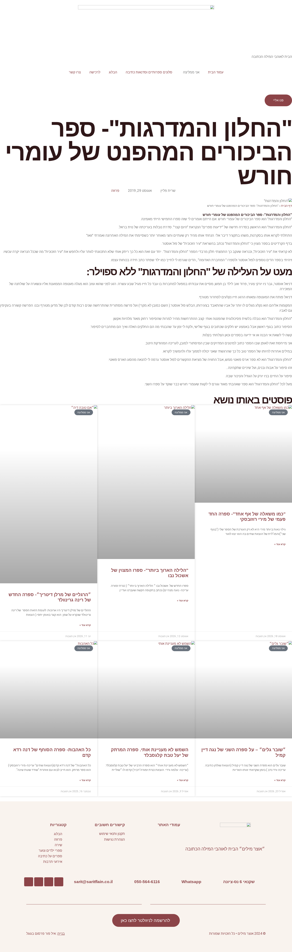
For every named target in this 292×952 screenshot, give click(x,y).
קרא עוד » (280, 544)
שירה (58, 845)
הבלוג (113, 72)
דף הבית (286, 205)
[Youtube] (48, 881)
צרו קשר (75, 72)
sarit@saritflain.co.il (93, 881)
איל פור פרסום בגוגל (41, 934)
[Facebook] (58, 881)
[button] (153, 834)
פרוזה (115, 191)
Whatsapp (191, 881)
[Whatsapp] (208, 882)
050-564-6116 (147, 881)
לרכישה (94, 72)
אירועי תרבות (52, 862)
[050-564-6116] (166, 882)
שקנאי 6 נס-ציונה (239, 881)
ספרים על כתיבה (50, 856)
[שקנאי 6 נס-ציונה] (261, 882)
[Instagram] (28, 881)
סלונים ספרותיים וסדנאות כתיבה (149, 72)
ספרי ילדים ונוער (50, 851)
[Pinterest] (38, 881)
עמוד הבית (215, 72)
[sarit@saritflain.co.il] (119, 882)
